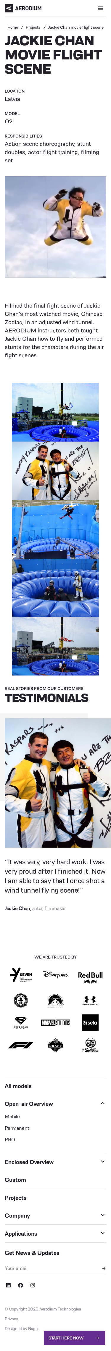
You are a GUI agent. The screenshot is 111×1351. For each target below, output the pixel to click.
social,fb (20, 1285)
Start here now (66, 1338)
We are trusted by (55, 957)
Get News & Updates (32, 1253)
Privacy (11, 1318)
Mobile (12, 1116)
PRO (10, 1139)
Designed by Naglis (22, 1328)
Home (12, 27)
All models (18, 1086)
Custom (15, 1180)
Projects (33, 27)
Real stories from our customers (44, 688)
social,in (8, 1285)
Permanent (17, 1128)
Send (104, 1268)
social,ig (32, 1285)
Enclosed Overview (29, 1162)
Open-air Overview (29, 1103)
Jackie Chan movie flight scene (76, 27)
